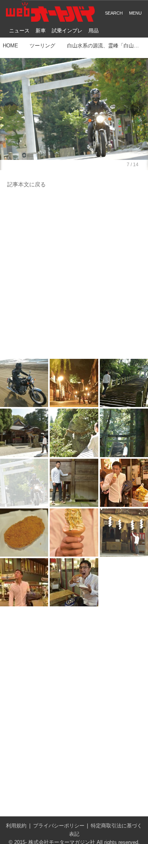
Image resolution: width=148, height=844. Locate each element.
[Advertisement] (74, 274)
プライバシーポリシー (58, 826)
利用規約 (16, 826)
